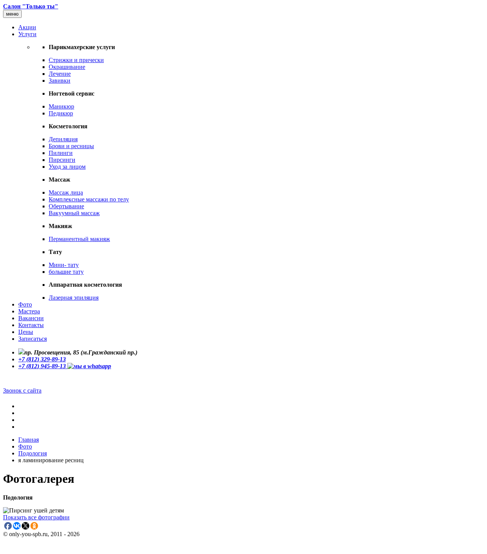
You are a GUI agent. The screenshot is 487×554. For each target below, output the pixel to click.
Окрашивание (67, 67)
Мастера (29, 311)
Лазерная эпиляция (74, 297)
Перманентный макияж (79, 239)
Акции (27, 27)
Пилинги (61, 153)
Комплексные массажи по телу (89, 199)
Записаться (32, 338)
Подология (32, 453)
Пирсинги (62, 159)
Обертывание (66, 206)
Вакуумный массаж (74, 213)
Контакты (31, 325)
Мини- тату (64, 265)
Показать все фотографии (36, 517)
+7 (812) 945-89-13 (42, 366)
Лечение (60, 73)
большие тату (66, 271)
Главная (28, 439)
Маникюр (61, 106)
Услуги (27, 34)
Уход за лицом (67, 166)
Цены (25, 332)
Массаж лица (66, 192)
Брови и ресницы (71, 146)
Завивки (59, 80)
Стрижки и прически (76, 60)
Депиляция (63, 139)
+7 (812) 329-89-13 (42, 359)
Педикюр (61, 113)
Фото (25, 304)
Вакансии (31, 318)
